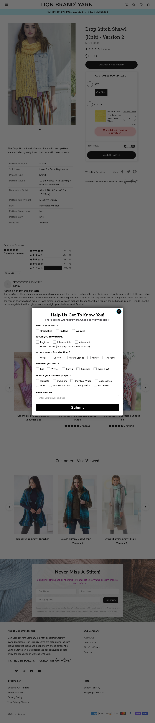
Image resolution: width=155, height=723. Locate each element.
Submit (77, 407)
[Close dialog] (119, 311)
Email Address (44, 392)
